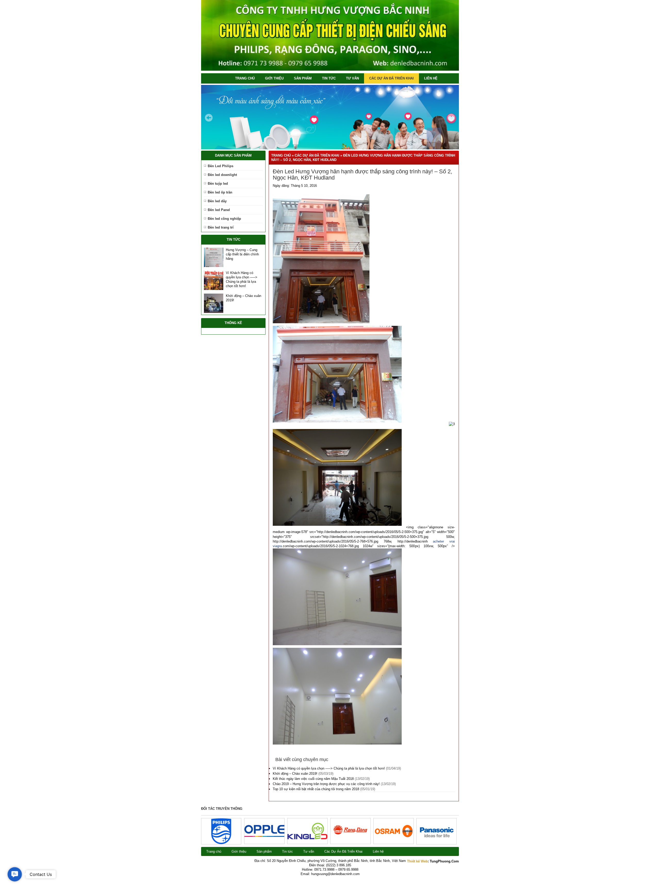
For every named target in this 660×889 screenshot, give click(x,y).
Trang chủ (245, 78)
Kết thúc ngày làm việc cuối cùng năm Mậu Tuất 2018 (313, 779)
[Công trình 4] (307, 838)
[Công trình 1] (436, 843)
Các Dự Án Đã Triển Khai (391, 78)
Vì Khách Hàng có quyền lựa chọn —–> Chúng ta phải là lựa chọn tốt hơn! (329, 768)
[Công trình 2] (394, 837)
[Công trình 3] (350, 841)
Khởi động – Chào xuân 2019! (295, 773)
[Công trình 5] (264, 836)
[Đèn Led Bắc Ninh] (330, 69)
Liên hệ (431, 78)
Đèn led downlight (222, 175)
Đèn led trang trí (221, 227)
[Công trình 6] (221, 843)
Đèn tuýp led (218, 183)
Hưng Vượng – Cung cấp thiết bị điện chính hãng (242, 254)
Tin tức (329, 78)
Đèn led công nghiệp (224, 219)
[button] (14, 874)
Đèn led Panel (219, 210)
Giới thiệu (274, 78)
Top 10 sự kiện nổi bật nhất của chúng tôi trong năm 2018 (316, 789)
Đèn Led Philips (220, 166)
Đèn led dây (217, 201)
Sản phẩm (303, 78)
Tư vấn (352, 78)
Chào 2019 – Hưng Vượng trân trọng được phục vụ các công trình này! (326, 784)
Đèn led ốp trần (220, 192)
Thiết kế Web (417, 861)
